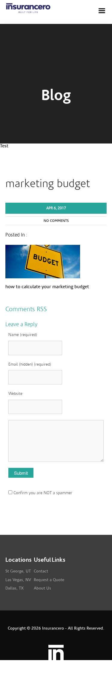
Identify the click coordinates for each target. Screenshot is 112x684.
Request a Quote (49, 580)
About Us (42, 588)
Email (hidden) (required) (29, 364)
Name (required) (22, 335)
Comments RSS (26, 309)
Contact (41, 571)
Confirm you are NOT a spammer (42, 493)
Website (15, 394)
